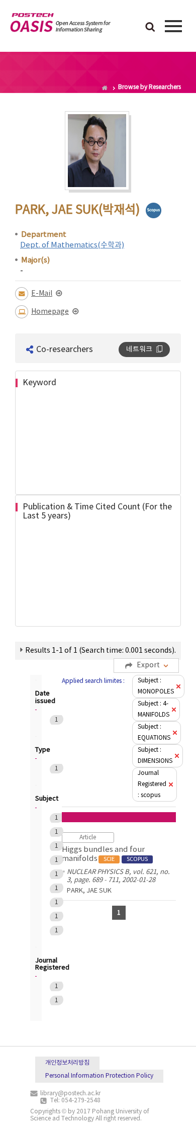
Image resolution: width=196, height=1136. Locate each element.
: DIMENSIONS (155, 755)
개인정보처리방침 (67, 1063)
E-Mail (41, 294)
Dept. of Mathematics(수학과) (72, 245)
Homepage (50, 312)
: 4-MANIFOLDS (153, 709)
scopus (153, 210)
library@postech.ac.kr (70, 1093)
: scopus (152, 784)
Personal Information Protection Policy (99, 1076)
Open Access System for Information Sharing (60, 24)
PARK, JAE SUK (89, 891)
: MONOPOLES (156, 686)
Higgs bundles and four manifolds (105, 854)
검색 (150, 27)
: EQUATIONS (154, 732)
